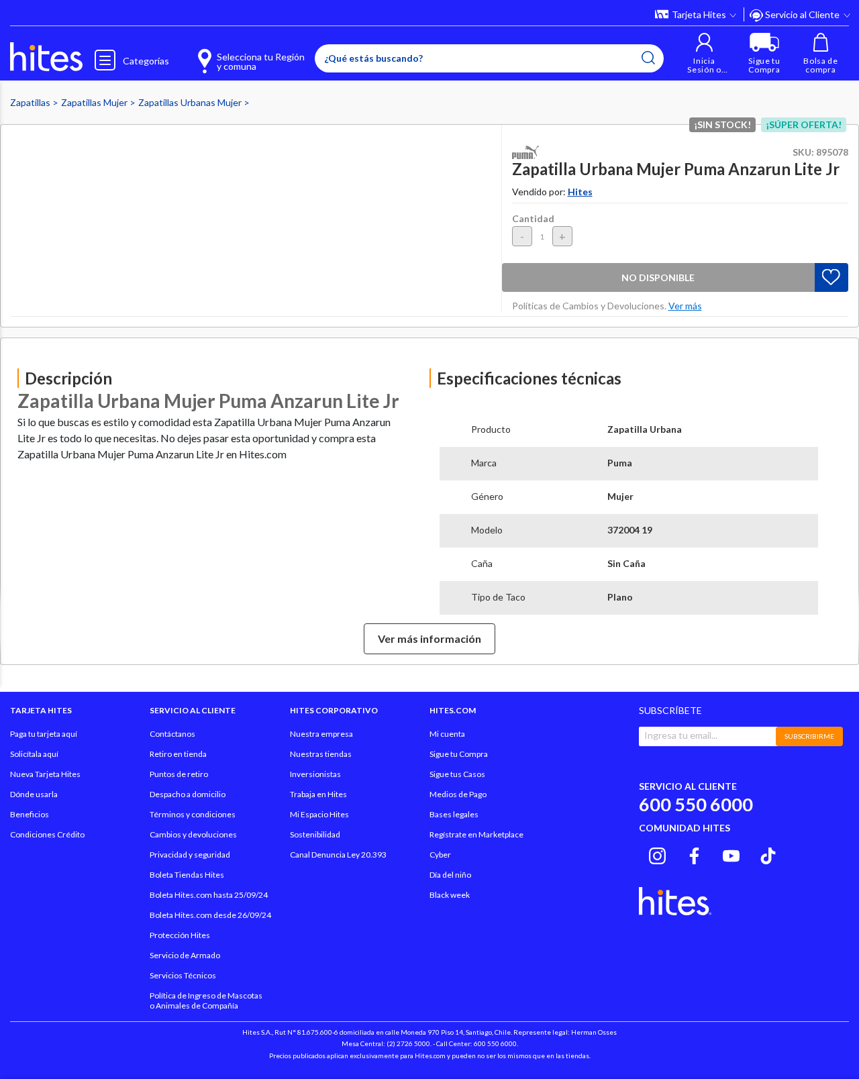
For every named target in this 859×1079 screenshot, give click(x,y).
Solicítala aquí (34, 754)
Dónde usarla (34, 794)
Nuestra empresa (321, 734)
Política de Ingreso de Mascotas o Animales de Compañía (206, 1000)
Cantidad (533, 218)
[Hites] (46, 57)
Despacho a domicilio (187, 794)
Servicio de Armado (185, 955)
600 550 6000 (696, 804)
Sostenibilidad (315, 834)
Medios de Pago (458, 794)
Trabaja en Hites (318, 794)
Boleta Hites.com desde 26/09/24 (210, 915)
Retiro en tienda (178, 754)
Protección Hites (180, 935)
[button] (704, 53)
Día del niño (450, 875)
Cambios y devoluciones (193, 834)
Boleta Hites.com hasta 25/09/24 (209, 895)
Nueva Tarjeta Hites (45, 774)
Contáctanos (172, 734)
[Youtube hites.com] (731, 854)
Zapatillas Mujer (95, 102)
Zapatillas (31, 102)
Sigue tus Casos (457, 774)
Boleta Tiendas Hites (187, 875)
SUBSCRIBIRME (809, 736)
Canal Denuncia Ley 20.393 (338, 855)
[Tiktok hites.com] (768, 854)
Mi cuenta (447, 734)
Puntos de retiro (179, 774)
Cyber (440, 855)
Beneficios (29, 814)
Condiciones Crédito (47, 834)
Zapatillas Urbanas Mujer (191, 102)
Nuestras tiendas (321, 754)
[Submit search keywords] (648, 57)
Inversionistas (315, 774)
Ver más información (429, 638)
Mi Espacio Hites (319, 814)
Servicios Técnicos (183, 975)
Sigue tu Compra (459, 754)
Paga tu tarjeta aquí (43, 734)
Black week (450, 895)
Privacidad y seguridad (190, 855)
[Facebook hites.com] (694, 854)
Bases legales (454, 814)
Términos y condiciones (193, 814)
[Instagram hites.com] (657, 854)
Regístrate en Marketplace (476, 834)
